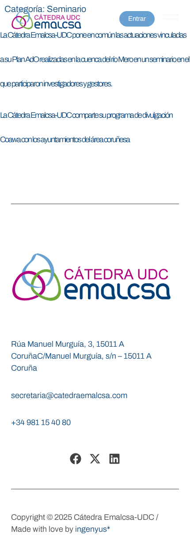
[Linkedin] (114, 458)
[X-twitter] (95, 458)
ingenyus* (92, 529)
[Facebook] (75, 458)
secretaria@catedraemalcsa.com (69, 395)
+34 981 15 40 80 (41, 422)
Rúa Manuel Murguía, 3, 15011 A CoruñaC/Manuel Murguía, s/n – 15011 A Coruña (81, 356)
